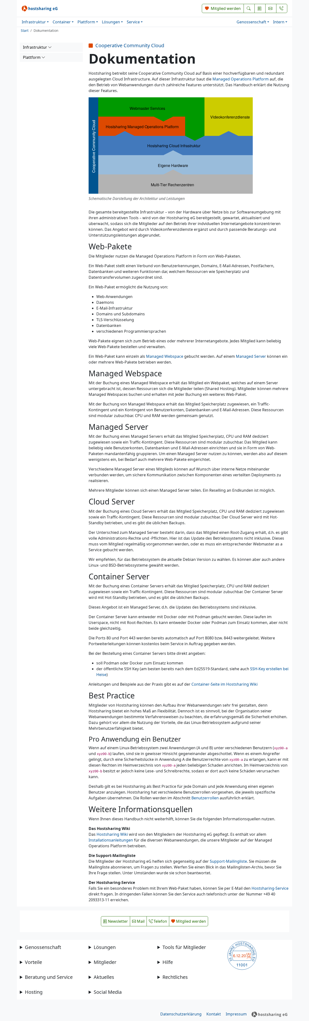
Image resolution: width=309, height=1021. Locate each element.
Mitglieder (105, 962)
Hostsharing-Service (270, 888)
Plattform (86, 22)
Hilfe (167, 962)
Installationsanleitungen (111, 840)
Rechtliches (175, 977)
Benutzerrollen (205, 798)
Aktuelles (104, 977)
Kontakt (213, 1014)
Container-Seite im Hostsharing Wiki (224, 684)
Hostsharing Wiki (112, 834)
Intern (278, 22)
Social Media (108, 992)
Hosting (33, 992)
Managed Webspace (164, 356)
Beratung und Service (49, 977)
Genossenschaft (251, 22)
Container (62, 22)
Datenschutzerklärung (181, 1014)
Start (24, 30)
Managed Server (251, 356)
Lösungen (111, 22)
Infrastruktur (34, 22)
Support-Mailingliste (228, 861)
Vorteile (33, 962)
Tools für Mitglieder (184, 947)
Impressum (236, 1014)
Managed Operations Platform (240, 79)
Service (133, 22)
